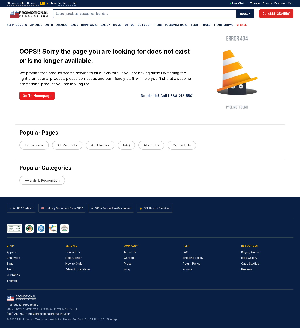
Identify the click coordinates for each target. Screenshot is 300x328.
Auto (49, 24)
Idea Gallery (249, 257)
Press (127, 263)
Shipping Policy (193, 257)
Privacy (188, 269)
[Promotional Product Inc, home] (29, 13)
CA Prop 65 (97, 319)
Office (129, 24)
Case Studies (250, 263)
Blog (127, 269)
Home (117, 24)
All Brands (13, 275)
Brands (267, 3)
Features (280, 3)
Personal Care (176, 24)
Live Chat (238, 3)
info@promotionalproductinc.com (49, 313)
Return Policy (191, 263)
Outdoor (144, 24)
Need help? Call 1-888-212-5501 (167, 96)
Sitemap (112, 319)
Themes (255, 3)
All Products (17, 24)
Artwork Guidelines (78, 269)
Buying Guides (251, 252)
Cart (290, 3)
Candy (105, 24)
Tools (206, 24)
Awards (62, 24)
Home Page (34, 145)
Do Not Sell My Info (75, 319)
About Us (151, 145)
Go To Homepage (37, 96)
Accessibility (53, 319)
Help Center (73, 257)
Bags (74, 24)
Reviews (247, 269)
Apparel (36, 24)
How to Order (74, 263)
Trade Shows (223, 24)
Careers (129, 257)
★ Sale (242, 24)
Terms (39, 319)
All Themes (100, 145)
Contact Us (182, 145)
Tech (194, 24)
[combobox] (144, 14)
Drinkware (89, 24)
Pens (158, 24)
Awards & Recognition (42, 180)
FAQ (126, 145)
